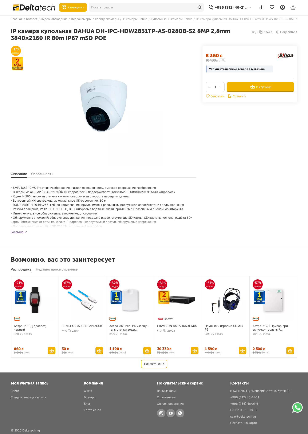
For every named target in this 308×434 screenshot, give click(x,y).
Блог (87, 403)
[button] (286, 32)
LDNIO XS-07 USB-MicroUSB (82, 326)
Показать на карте (243, 423)
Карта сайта (92, 410)
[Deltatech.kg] (34, 7)
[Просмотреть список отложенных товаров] (272, 7)
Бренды (89, 397)
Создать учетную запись (28, 397)
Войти (15, 390)
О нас (88, 390)
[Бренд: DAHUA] (285, 55)
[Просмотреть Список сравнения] (261, 7)
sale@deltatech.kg (243, 416)
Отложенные (166, 397)
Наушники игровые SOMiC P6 (224, 327)
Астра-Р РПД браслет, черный (30, 327)
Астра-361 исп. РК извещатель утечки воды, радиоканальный (129, 327)
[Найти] (200, 7)
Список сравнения (170, 403)
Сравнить (239, 96)
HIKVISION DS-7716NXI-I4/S (177, 326)
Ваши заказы (166, 390)
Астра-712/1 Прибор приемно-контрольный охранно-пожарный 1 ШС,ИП (271, 327)
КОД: (255, 32)
